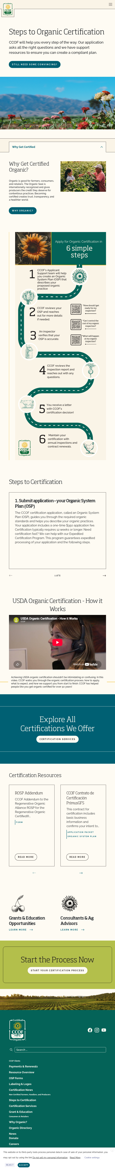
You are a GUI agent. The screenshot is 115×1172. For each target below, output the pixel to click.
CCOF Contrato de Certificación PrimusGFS (80, 798)
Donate (13, 1138)
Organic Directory (20, 1127)
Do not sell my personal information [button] (50, 1157)
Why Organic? (22, 210)
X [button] (112, 1150)
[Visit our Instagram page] (97, 1030)
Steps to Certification (22, 1100)
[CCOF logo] (7, 9)
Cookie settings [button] (92, 1157)
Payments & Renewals (23, 1066)
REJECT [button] (10, 1165)
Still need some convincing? (34, 64)
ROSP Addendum (29, 793)
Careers (14, 1144)
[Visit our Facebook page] (90, 1030)
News (12, 1133)
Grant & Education (20, 1111)
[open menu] (111, 5)
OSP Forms (16, 1078)
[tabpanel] (57, 187)
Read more (26, 857)
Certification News (21, 1089)
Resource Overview (21, 1072)
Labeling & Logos (20, 1084)
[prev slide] (10, 575)
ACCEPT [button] (23, 1165)
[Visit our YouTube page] (104, 1030)
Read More (75, 1157)
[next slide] (104, 575)
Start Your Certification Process (57, 970)
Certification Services (57, 739)
